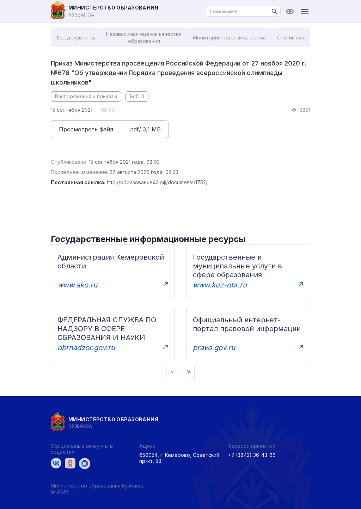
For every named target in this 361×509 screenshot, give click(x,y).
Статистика (291, 38)
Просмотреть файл (86, 129)
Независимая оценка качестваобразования (144, 37)
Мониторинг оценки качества (229, 38)
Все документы (75, 38)
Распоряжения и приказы (86, 96)
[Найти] (274, 11)
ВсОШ (137, 96)
